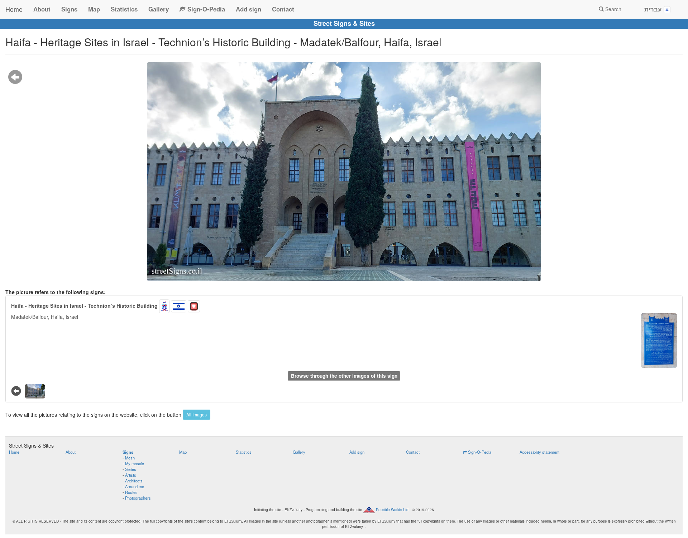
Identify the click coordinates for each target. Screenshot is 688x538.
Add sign (248, 9)
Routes (131, 492)
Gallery (158, 9)
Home (14, 9)
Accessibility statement (539, 452)
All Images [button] (196, 414)
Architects (134, 480)
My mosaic (134, 463)
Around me (134, 486)
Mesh (130, 458)
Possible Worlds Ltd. (393, 509)
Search (612, 9)
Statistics (124, 9)
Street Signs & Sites (344, 23)
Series (130, 469)
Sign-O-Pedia (205, 9)
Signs (69, 9)
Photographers (138, 498)
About (42, 9)
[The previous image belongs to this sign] (15, 76)
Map (94, 9)
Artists (130, 475)
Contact (283, 9)
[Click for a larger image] (344, 171)
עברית (654, 9)
